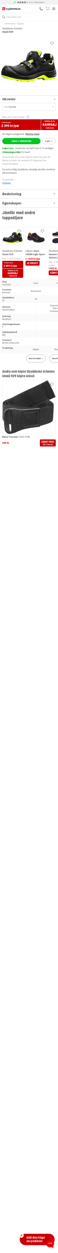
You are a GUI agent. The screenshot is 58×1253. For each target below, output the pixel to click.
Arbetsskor (10, 23)
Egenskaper (12, 203)
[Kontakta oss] (41, 9)
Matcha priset (32, 134)
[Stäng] (21, 1235)
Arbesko (6, 183)
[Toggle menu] (54, 9)
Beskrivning (11, 194)
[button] (29, 99)
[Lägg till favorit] (52, 43)
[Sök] (3, 17)
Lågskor (20, 23)
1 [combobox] (47, 141)
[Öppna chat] (50, 1244)
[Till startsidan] (11, 8)
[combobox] (29, 107)
